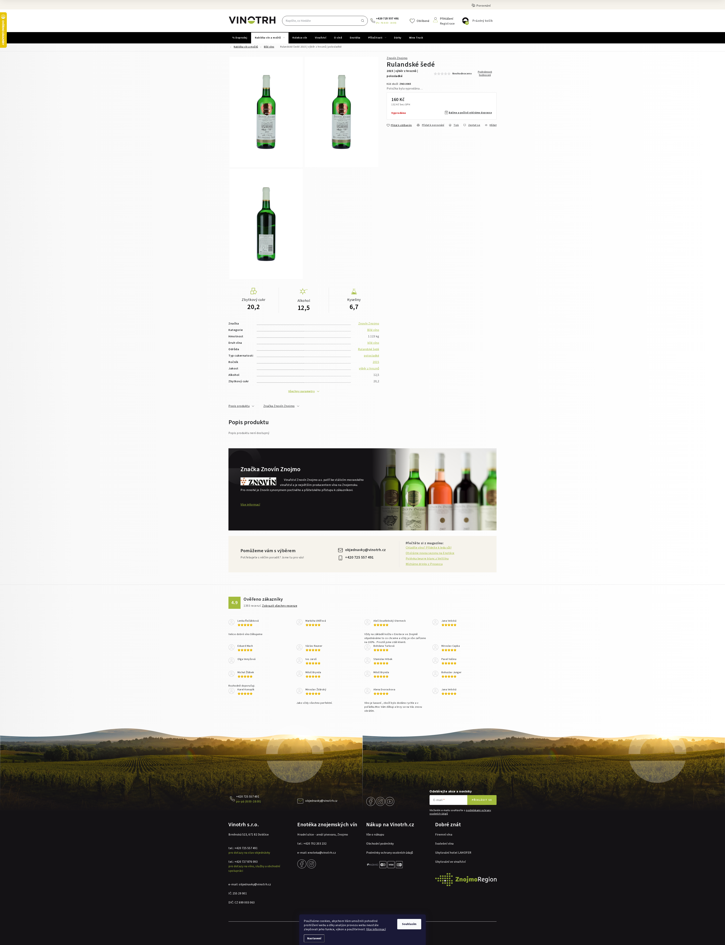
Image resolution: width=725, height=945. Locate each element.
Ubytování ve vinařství (450, 862)
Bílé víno (373, 330)
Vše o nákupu (375, 834)
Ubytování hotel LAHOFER (453, 853)
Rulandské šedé (368, 349)
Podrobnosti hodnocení (485, 73)
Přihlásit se (482, 800)
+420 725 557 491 (387, 18)
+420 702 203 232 (314, 844)
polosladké (371, 356)
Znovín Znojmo (397, 58)
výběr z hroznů (369, 368)
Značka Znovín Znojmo (279, 406)
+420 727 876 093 (246, 862)
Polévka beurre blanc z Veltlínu (427, 559)
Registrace (447, 23)
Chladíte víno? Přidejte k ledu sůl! (429, 548)
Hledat (362, 21)
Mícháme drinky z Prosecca (424, 564)
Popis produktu (239, 406)
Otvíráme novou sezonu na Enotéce (430, 553)
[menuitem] (239, 37)
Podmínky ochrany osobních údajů (389, 853)
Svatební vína (444, 844)
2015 (376, 362)
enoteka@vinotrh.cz (322, 853)
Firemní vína (443, 834)
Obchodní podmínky (380, 844)
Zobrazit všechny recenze (279, 606)
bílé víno (373, 343)
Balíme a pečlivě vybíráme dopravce (470, 112)
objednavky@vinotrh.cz (365, 550)
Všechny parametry (301, 391)
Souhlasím (409, 924)
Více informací (376, 929)
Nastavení (314, 938)
